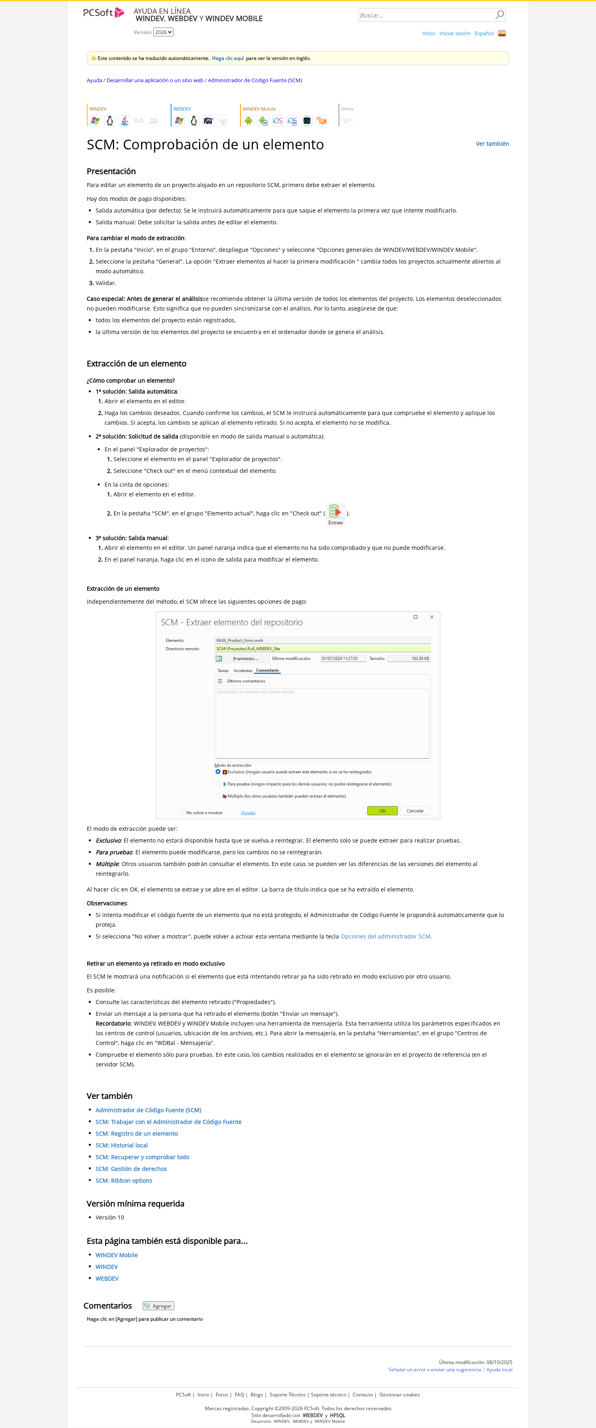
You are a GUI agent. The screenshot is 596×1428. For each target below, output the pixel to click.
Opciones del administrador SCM (386, 936)
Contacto (363, 1394)
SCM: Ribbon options (124, 1180)
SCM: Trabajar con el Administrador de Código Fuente (169, 1122)
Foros (222, 1394)
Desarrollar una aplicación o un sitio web (155, 80)
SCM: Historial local (122, 1145)
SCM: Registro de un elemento (137, 1133)
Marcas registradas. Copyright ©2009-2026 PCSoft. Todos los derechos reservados (298, 1408)
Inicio (428, 33)
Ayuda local (499, 1369)
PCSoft (183, 1394)
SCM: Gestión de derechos (131, 1169)
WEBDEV (107, 1278)
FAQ (239, 1394)
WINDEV (107, 1267)
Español (484, 33)
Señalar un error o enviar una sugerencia (434, 1369)
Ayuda (94, 80)
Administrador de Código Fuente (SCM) (255, 80)
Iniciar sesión (455, 33)
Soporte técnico (328, 1394)
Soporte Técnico (288, 1394)
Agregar (162, 1305)
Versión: (143, 32)
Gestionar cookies (399, 1394)
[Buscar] (499, 15)
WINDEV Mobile (117, 1255)
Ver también (492, 143)
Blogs (257, 1394)
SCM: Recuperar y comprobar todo (142, 1157)
